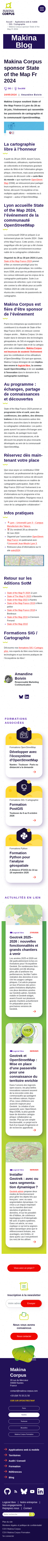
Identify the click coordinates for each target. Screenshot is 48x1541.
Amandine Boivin (31, 95)
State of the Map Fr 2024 (18, 593)
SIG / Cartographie (17, 24)
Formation (15, 1466)
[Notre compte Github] (7, 1491)
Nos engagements (12, 1505)
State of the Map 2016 (17, 617)
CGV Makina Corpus (11, 1529)
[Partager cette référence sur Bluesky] (21, 697)
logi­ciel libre (24, 365)
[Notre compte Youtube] (32, 1491)
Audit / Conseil (17, 1461)
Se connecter (8, 1536)
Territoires (15, 1455)
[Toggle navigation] (42, 9)
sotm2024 (15, 550)
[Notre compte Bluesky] (24, 1491)
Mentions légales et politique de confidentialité (22, 1525)
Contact (27, 1508)
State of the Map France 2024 (18, 261)
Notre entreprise (28, 1502)
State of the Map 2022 (17, 600)
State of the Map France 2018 (21, 610)
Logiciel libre (9, 1502)
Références (15, 1472)
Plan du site (7, 1522)
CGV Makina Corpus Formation (16, 1532)
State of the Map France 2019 (21, 603)
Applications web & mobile (26, 21)
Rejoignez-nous (10, 1508)
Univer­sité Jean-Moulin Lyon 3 (22, 543)
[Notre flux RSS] (15, 1491)
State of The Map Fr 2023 (19, 596)
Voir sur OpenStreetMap (22, 1401)
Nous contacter (24, 1336)
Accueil (9, 21)
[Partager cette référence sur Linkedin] (27, 697)
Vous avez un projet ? (24, 1268)
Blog (11, 1477)
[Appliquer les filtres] (32, 1514)
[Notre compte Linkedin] (40, 1491)
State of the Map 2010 (17, 624)
